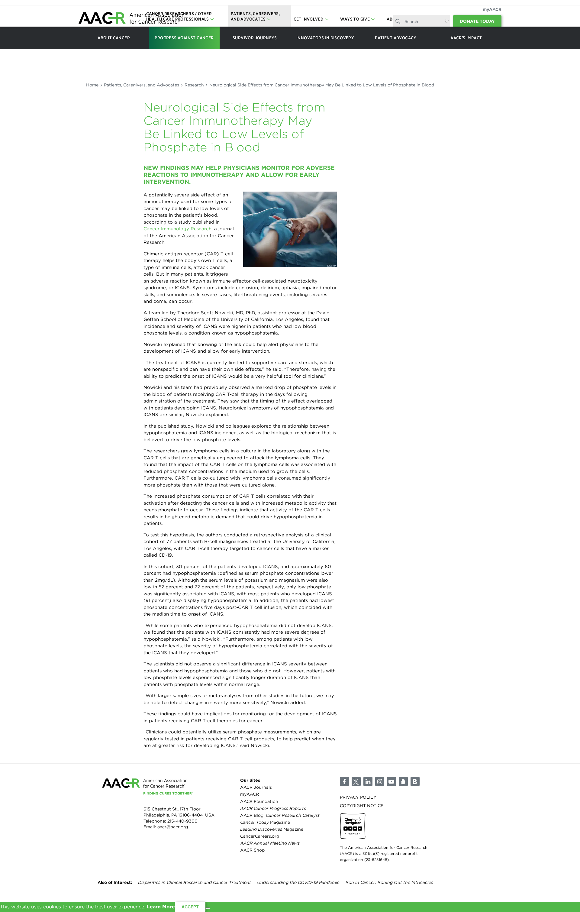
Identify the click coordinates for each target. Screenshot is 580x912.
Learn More (161, 907)
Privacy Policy (358, 797)
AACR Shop (252, 850)
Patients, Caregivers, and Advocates (141, 84)
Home (92, 84)
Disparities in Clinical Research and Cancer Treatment (194, 882)
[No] (207, 908)
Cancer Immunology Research (177, 228)
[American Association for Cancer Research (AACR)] (131, 19)
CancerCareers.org (259, 836)
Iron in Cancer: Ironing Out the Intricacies (389, 882)
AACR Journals (256, 787)
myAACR (492, 9)
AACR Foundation (259, 801)
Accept (190, 906)
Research (194, 84)
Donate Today (477, 21)
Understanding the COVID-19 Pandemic (298, 882)
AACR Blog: (280, 815)
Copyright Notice (361, 805)
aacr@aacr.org (172, 826)
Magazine (265, 822)
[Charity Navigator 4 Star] (353, 826)
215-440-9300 (182, 821)
